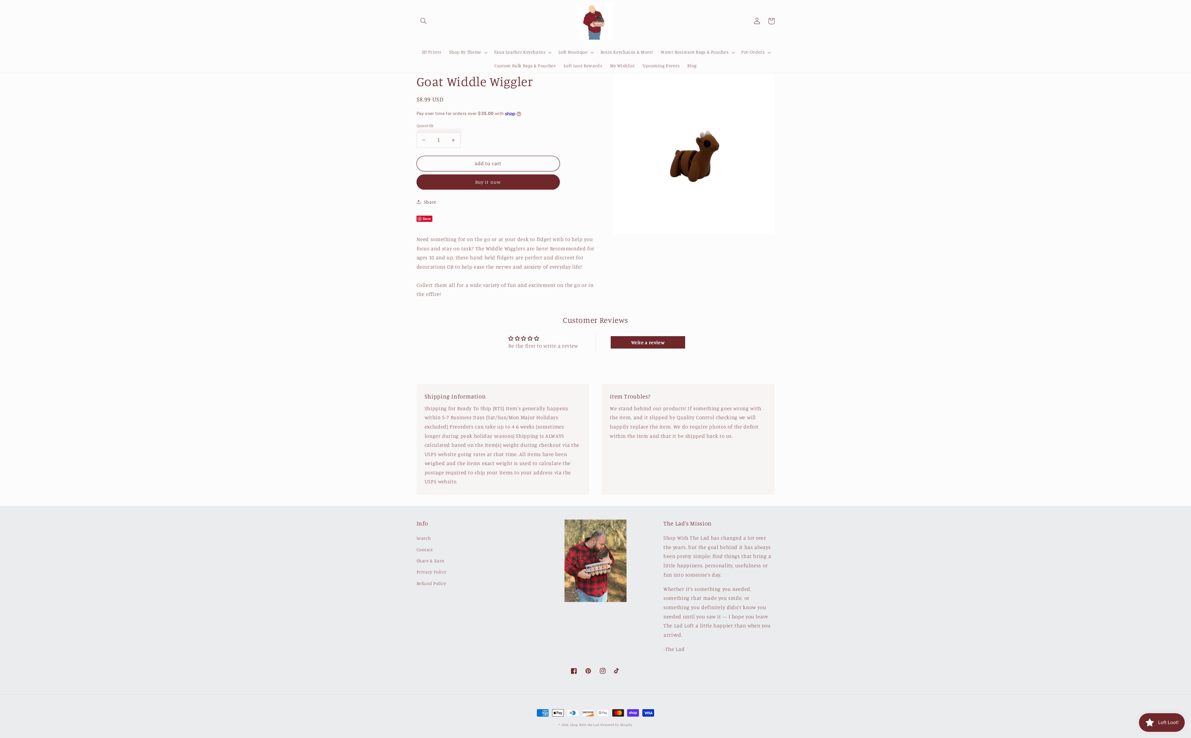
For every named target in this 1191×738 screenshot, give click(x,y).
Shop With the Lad (585, 725)
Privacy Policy (432, 571)
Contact (425, 549)
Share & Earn (431, 560)
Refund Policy (431, 583)
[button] (424, 21)
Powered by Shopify (616, 725)
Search (424, 538)
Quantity (425, 125)
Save (427, 218)
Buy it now (488, 182)
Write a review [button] (648, 342)
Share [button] (430, 201)
